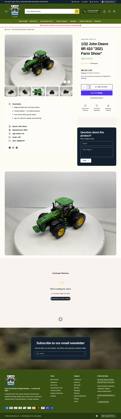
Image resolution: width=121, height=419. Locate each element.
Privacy (76, 398)
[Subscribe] (84, 353)
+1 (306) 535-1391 (103, 402)
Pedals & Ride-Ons (56, 393)
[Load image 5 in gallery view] (66, 91)
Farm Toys (53, 385)
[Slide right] (68, 81)
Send (84, 160)
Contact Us (77, 379)
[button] (6, 11)
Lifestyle (53, 396)
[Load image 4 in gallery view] (52, 91)
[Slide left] (64, 81)
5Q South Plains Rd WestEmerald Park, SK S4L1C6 (105, 381)
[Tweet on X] (13, 147)
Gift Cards (76, 1)
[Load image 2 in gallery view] (24, 91)
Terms (76, 401)
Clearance (53, 382)
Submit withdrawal (80, 396)
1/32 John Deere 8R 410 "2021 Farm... (23, 29)
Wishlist (85, 1)
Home (8, 29)
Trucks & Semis (55, 390)
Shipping (83, 73)
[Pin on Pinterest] (17, 147)
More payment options (96, 97)
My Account (95, 1)
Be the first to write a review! (60, 299)
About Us (77, 382)
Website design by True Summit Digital (31, 416)
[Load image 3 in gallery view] (38, 91)
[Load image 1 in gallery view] (11, 91)
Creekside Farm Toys (88, 39)
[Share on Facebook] (10, 147)
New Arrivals (54, 379)
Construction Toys (56, 388)
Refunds (76, 393)
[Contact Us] (109, 11)
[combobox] (52, 11)
